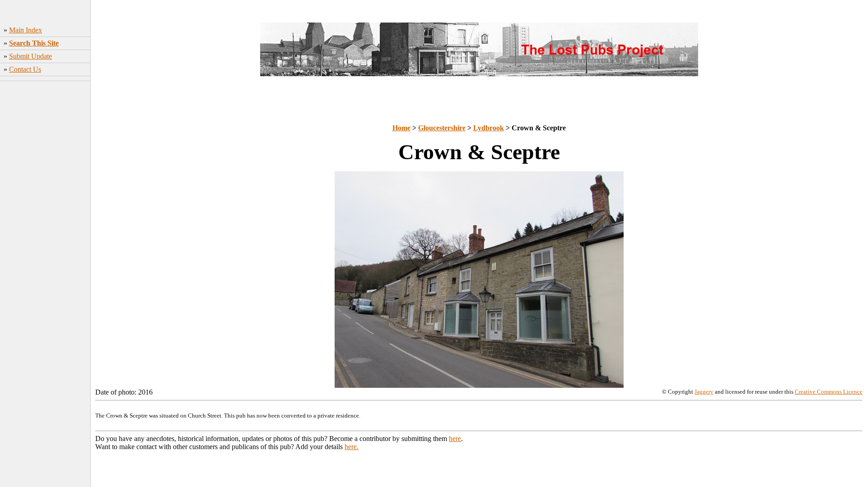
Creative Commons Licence (828, 391)
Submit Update (30, 56)
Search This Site (34, 43)
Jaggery (704, 391)
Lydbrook (488, 128)
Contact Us (25, 69)
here (455, 438)
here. (352, 446)
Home (401, 128)
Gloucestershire (442, 128)
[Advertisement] (45, 226)
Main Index (25, 30)
